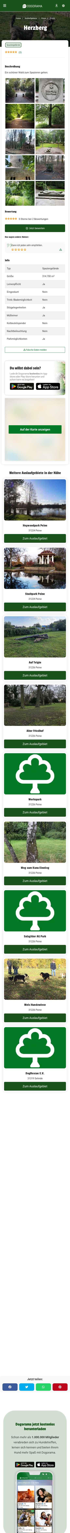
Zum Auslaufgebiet (35, 538)
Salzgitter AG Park (35, 936)
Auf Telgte (35, 662)
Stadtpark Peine (35, 594)
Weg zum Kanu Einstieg (35, 868)
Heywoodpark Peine (35, 525)
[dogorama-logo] (32, 5)
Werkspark (35, 799)
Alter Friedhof (35, 731)
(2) (20, 52)
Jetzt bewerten (36, 228)
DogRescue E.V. (35, 1073)
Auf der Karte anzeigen (35, 429)
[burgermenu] (4, 5)
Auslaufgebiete (30, 18)
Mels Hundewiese (35, 1005)
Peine (43, 18)
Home (18, 18)
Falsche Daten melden (36, 350)
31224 (52, 18)
